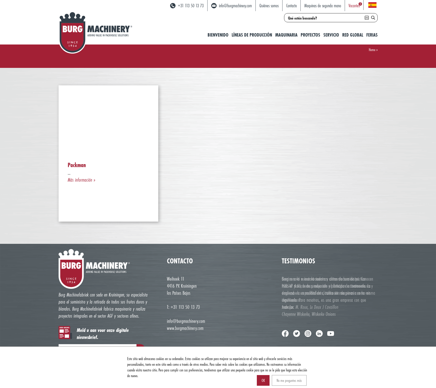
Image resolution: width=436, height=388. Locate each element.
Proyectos (310, 35)
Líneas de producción (252, 35)
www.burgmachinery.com (185, 327)
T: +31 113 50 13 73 (183, 306)
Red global (352, 35)
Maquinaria (286, 35)
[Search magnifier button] (373, 18)
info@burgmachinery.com (186, 320)
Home (372, 49)
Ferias (372, 35)
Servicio (331, 35)
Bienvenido (218, 35)
